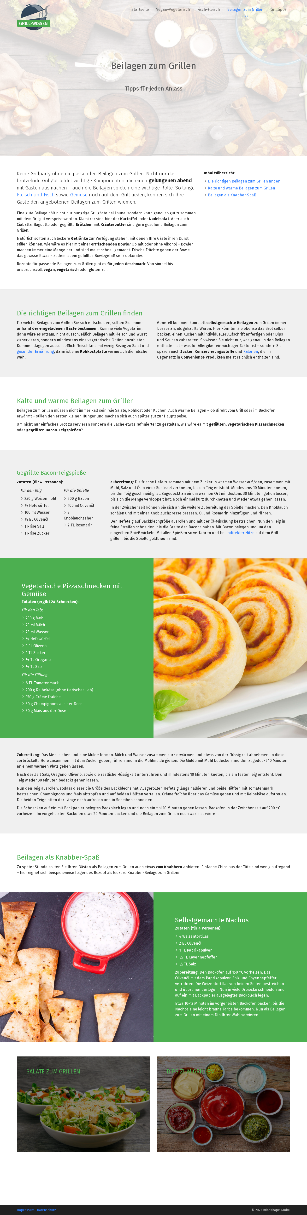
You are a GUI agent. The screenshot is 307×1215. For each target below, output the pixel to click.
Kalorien (250, 351)
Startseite (140, 9)
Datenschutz (46, 1210)
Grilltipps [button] (279, 9)
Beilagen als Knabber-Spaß (232, 195)
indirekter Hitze (240, 532)
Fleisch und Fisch (36, 195)
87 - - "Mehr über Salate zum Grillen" (83, 1104)
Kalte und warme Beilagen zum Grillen (241, 188)
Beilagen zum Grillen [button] (245, 9)
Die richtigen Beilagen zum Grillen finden (244, 181)
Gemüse (79, 195)
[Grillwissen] (33, 17)
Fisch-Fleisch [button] (208, 9)
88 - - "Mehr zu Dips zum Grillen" (223, 1104)
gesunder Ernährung (35, 351)
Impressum (26, 1210)
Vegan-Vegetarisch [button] (173, 9)
